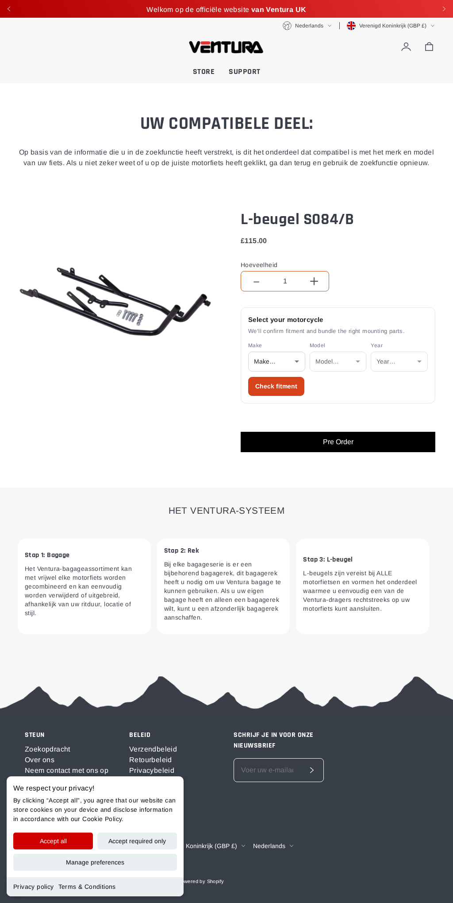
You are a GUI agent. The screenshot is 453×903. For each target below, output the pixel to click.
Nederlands (309, 26)
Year (377, 345)
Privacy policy (33, 886)
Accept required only (137, 841)
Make (255, 345)
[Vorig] (9, 9)
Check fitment (276, 386)
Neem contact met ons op (66, 770)
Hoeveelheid (259, 264)
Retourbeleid (150, 759)
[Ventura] (226, 47)
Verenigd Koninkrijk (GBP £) (392, 26)
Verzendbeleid (153, 749)
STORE (204, 71)
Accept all (53, 841)
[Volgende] (444, 9)
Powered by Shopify (201, 881)
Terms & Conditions (87, 886)
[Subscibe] (312, 770)
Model (318, 345)
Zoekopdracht (47, 749)
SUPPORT (245, 71)
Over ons (39, 759)
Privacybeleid (151, 770)
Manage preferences (95, 862)
